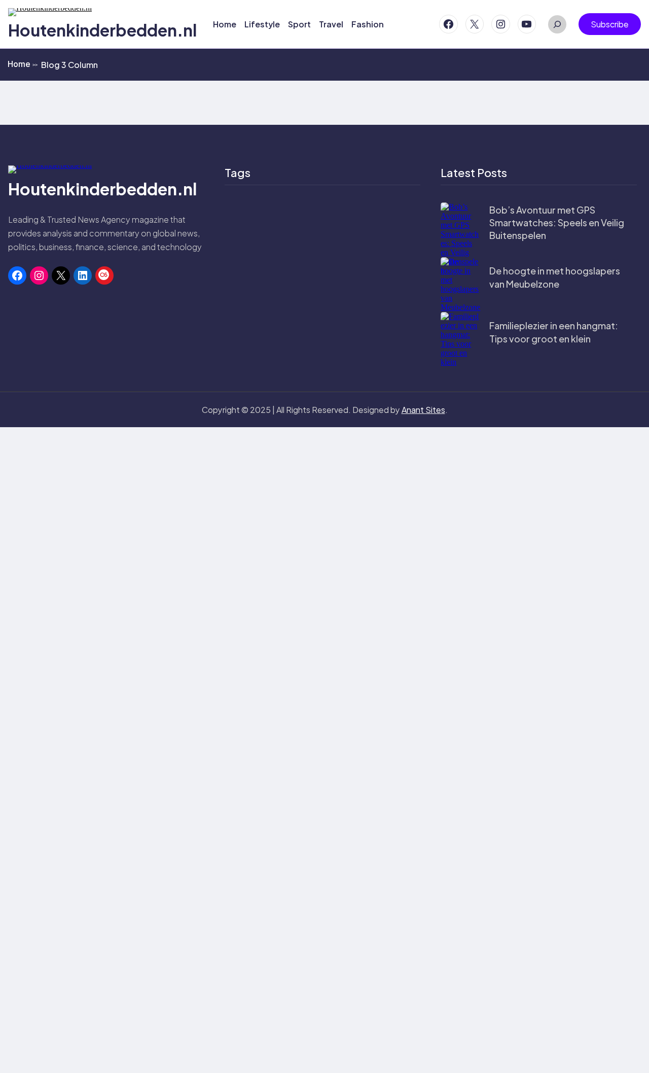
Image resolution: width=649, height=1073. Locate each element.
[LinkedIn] (83, 275)
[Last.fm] (104, 275)
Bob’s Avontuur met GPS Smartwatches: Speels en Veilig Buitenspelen (556, 222)
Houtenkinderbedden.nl (102, 30)
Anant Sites (423, 409)
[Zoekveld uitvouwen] (557, 24)
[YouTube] (527, 24)
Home (23, 64)
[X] (475, 24)
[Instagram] (501, 24)
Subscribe (610, 24)
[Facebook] (448, 24)
